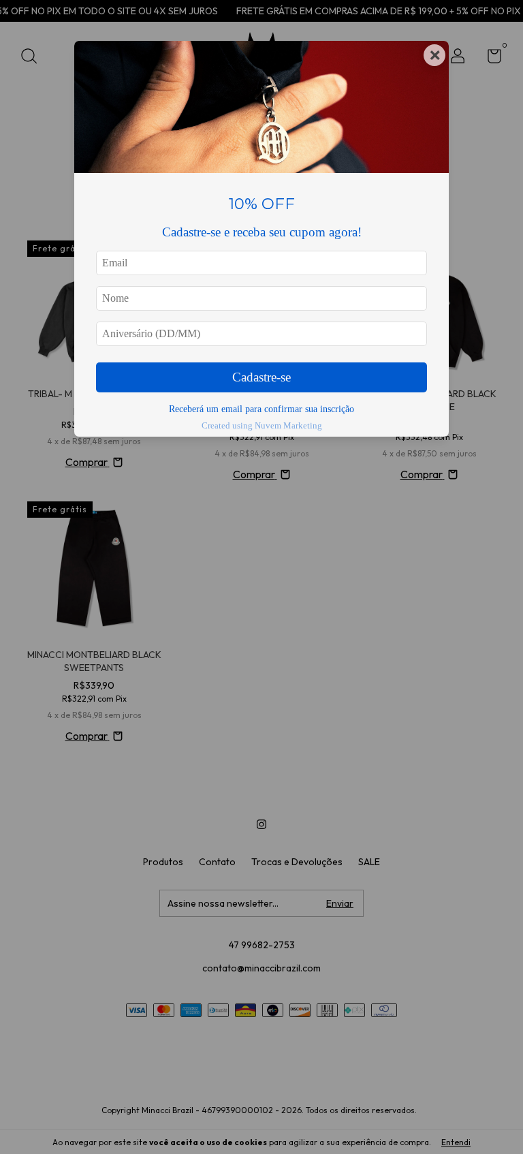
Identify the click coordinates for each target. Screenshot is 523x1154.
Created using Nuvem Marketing (262, 426)
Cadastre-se (261, 377)
